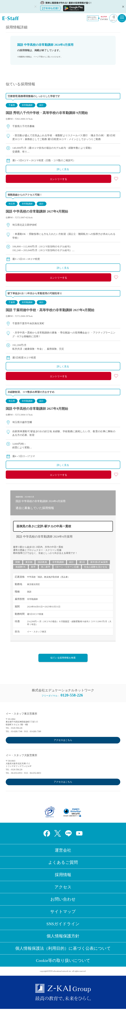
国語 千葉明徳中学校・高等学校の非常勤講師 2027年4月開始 (50, 310)
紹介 (41, 105)
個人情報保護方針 (63, 936)
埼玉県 (12, 203)
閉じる (122, 6)
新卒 (33, 567)
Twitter (57, 833)
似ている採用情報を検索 (63, 658)
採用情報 (63, 874)
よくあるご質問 (63, 862)
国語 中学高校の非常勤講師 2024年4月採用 (44, 536)
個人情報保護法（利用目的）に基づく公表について (63, 948)
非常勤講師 (27, 105)
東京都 (28, 562)
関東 (17, 562)
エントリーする (58, 179)
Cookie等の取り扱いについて (63, 960)
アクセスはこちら (63, 740)
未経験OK (20, 567)
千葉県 (12, 105)
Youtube (79, 833)
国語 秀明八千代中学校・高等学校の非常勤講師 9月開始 (47, 113)
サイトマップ (63, 911)
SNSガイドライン (63, 924)
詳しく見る (63, 169)
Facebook (47, 833)
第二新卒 (45, 567)
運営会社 (63, 850)
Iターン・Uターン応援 (67, 567)
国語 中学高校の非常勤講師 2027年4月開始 (37, 211)
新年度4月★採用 (99, 562)
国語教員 (42, 562)
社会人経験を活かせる (95, 567)
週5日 (82, 562)
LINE (68, 833)
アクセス (63, 887)
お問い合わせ (63, 899)
